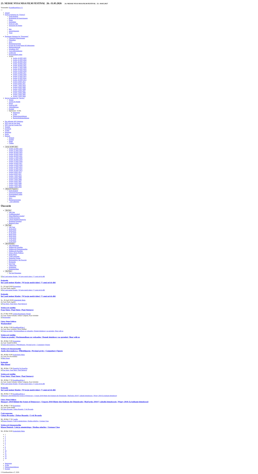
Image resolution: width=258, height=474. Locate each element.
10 (5, 451)
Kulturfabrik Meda (19, 300)
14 (5, 458)
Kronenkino (17, 286)
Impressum (8, 463)
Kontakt (7, 469)
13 (5, 456)
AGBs (7, 465)
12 (5, 454)
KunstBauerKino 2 (19, 394)
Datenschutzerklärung (12, 467)
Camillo (15, 419)
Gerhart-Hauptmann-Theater (22, 314)
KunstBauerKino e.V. (16, 7)
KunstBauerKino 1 (19, 327)
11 (5, 453)
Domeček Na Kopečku (20, 368)
